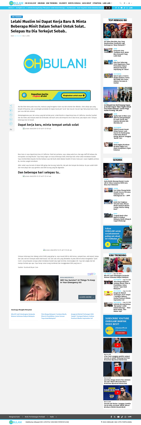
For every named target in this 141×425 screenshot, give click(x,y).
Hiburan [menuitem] (41, 3)
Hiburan (106, 39)
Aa (11, 129)
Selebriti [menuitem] (63, 3)
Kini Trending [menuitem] (52, 3)
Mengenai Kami (14, 417)
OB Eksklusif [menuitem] (30, 3)
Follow (115, 244)
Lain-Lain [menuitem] (106, 3)
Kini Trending (17, 17)
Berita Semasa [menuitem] (74, 3)
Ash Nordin (17, 36)
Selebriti (116, 143)
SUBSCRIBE (121, 333)
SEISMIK (106, 179)
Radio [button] (52, 417)
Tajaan (115, 49)
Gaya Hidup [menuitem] (86, 3)
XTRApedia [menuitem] (97, 3)
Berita (115, 200)
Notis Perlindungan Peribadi (35, 417)
